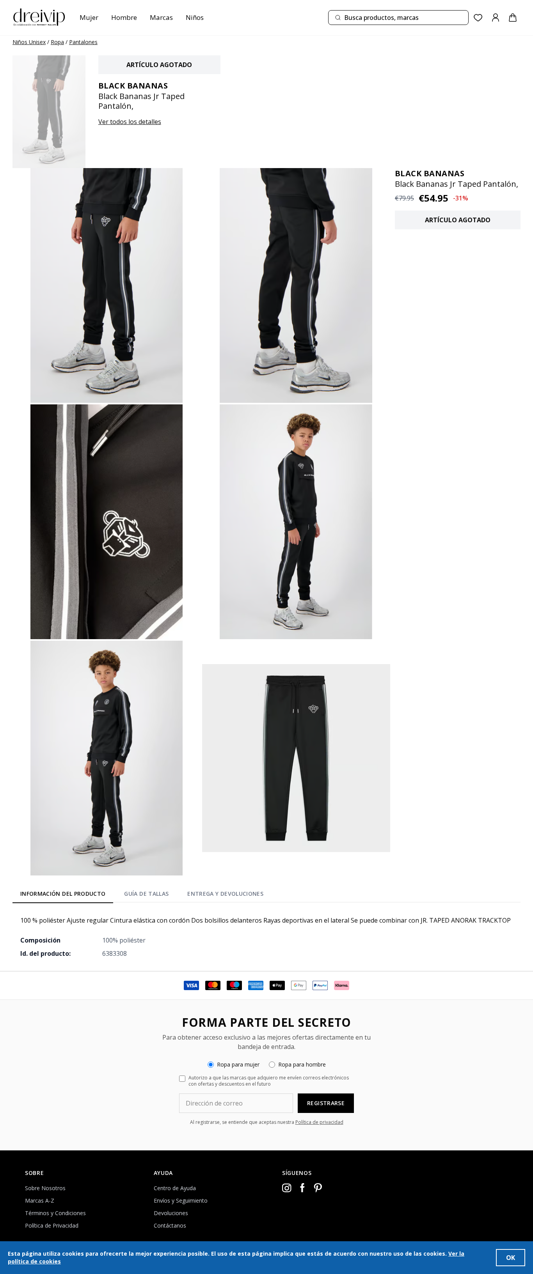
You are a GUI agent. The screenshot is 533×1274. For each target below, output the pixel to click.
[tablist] (141, 895)
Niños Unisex (29, 42)
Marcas (161, 17)
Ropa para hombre (302, 1064)
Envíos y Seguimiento (181, 1200)
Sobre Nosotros (45, 1188)
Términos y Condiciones (55, 1213)
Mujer (89, 17)
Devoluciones (171, 1213)
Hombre (124, 17)
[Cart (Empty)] (513, 17)
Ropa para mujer (238, 1064)
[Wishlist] (478, 18)
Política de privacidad (319, 1122)
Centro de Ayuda (175, 1188)
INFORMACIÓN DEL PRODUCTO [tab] (62, 893)
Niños (195, 17)
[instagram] (286, 1187)
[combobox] (398, 17)
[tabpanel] (266, 937)
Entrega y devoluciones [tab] (225, 893)
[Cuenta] (495, 17)
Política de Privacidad (51, 1225)
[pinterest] (318, 1187)
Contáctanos (170, 1225)
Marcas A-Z (39, 1200)
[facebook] (302, 1187)
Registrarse (326, 1103)
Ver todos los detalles (129, 121)
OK (510, 1257)
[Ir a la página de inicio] (39, 17)
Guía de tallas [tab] (146, 893)
